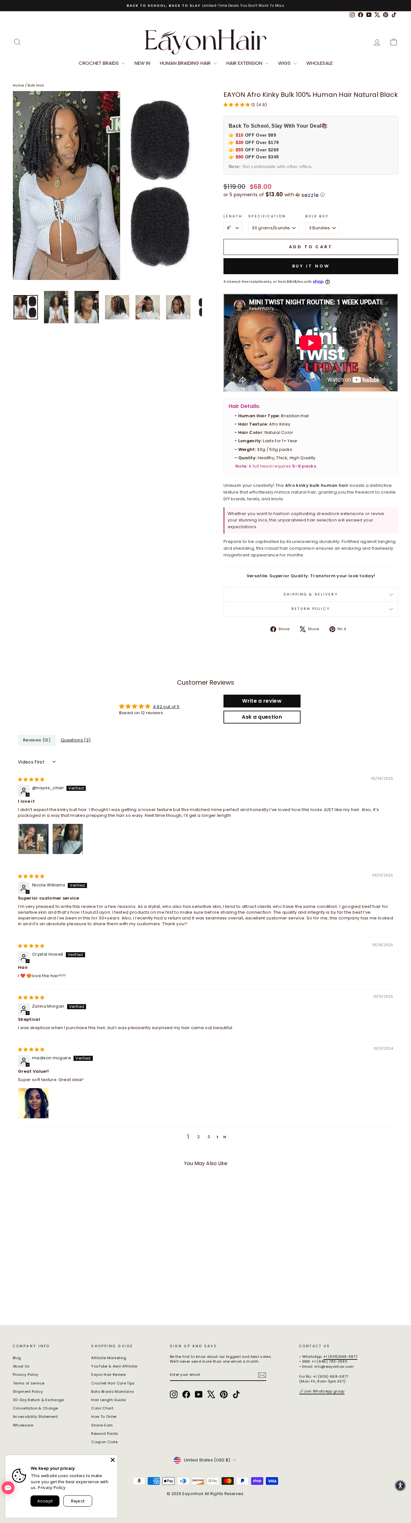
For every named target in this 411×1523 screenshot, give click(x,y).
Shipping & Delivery (311, 594)
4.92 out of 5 (166, 707)
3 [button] (208, 1137)
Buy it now (311, 266)
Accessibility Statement (35, 1416)
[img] (31, 779)
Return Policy (311, 608)
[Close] (112, 1460)
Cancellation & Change (35, 1408)
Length (232, 216)
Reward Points (104, 1433)
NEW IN (142, 63)
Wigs (285, 63)
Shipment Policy (28, 1391)
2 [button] (198, 1137)
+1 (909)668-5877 (340, 1356)
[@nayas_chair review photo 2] (67, 839)
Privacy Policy (26, 1374)
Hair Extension (245, 63)
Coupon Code (104, 1441)
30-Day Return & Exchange (38, 1399)
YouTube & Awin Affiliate (114, 1366)
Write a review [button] (262, 701)
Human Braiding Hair (186, 63)
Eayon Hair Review (108, 1374)
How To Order (104, 1416)
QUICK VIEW (58, 1266)
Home (18, 85)
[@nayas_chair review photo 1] (33, 839)
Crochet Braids (99, 63)
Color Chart (102, 1408)
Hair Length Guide (108, 1399)
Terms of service (28, 1383)
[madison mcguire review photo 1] (33, 1103)
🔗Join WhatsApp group (322, 1391)
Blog (17, 1357)
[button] (237, 105)
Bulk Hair (36, 85)
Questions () (76, 740)
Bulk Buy (317, 216)
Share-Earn (102, 1425)
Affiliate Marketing (108, 1357)
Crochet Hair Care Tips (113, 1383)
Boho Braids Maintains (112, 1391)
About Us (21, 1366)
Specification (267, 216)
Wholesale (319, 63)
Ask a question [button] (262, 717)
